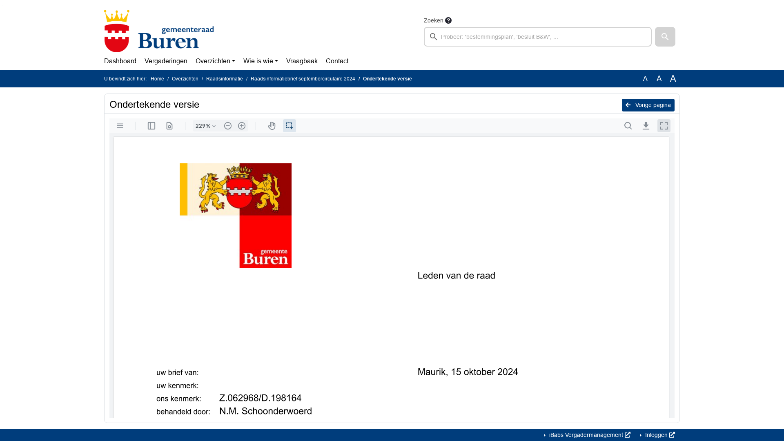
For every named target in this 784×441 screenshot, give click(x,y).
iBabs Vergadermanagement (586, 435)
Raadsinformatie (224, 79)
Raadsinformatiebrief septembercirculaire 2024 (303, 79)
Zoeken (433, 20)
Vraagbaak (302, 61)
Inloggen (656, 435)
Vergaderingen (166, 61)
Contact (337, 61)
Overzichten (213, 61)
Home (157, 79)
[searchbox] (538, 37)
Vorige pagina (652, 105)
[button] (665, 37)
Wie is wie (258, 61)
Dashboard (120, 61)
